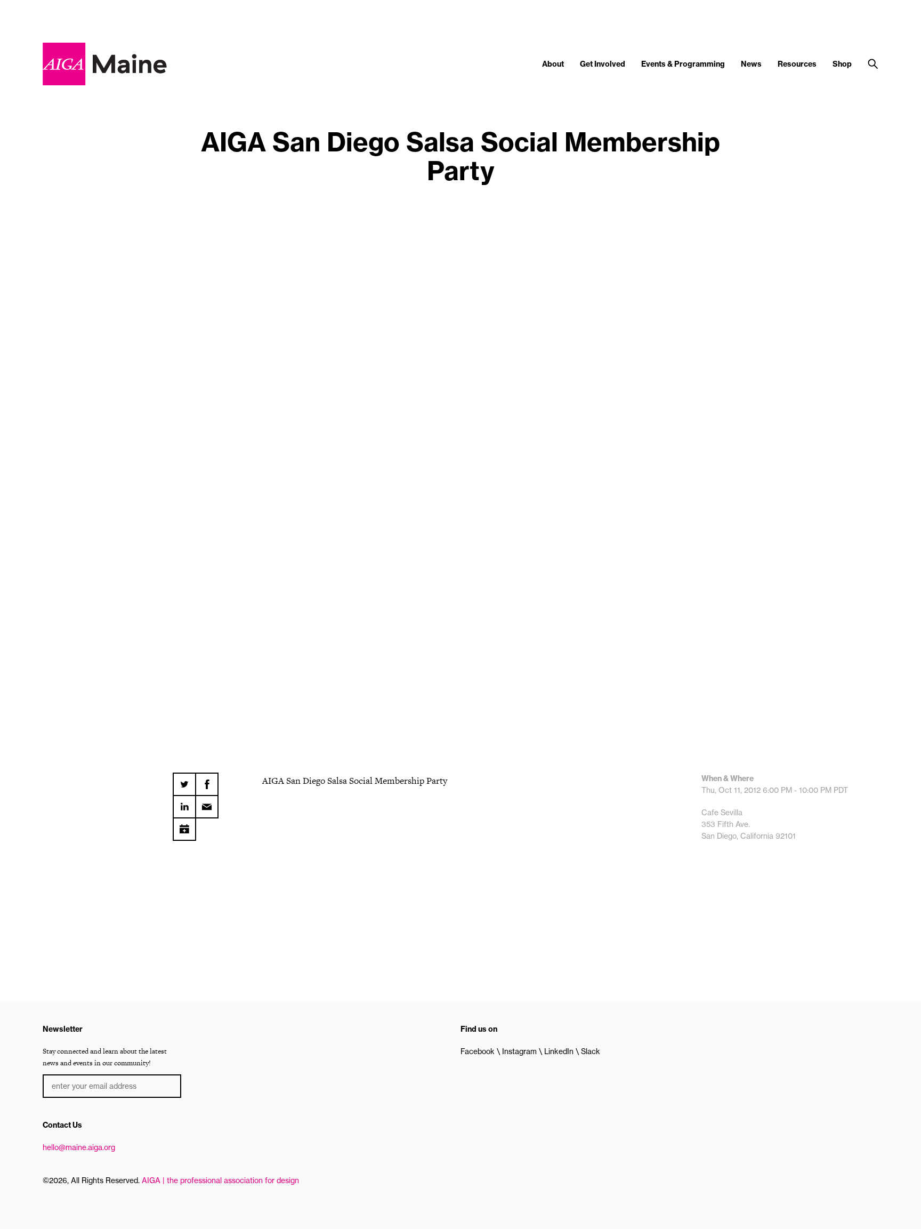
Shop (842, 64)
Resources (797, 64)
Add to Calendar (184, 825)
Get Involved (602, 64)
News (751, 64)
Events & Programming (683, 64)
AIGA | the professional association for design (220, 1180)
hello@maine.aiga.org (79, 1147)
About (553, 64)
